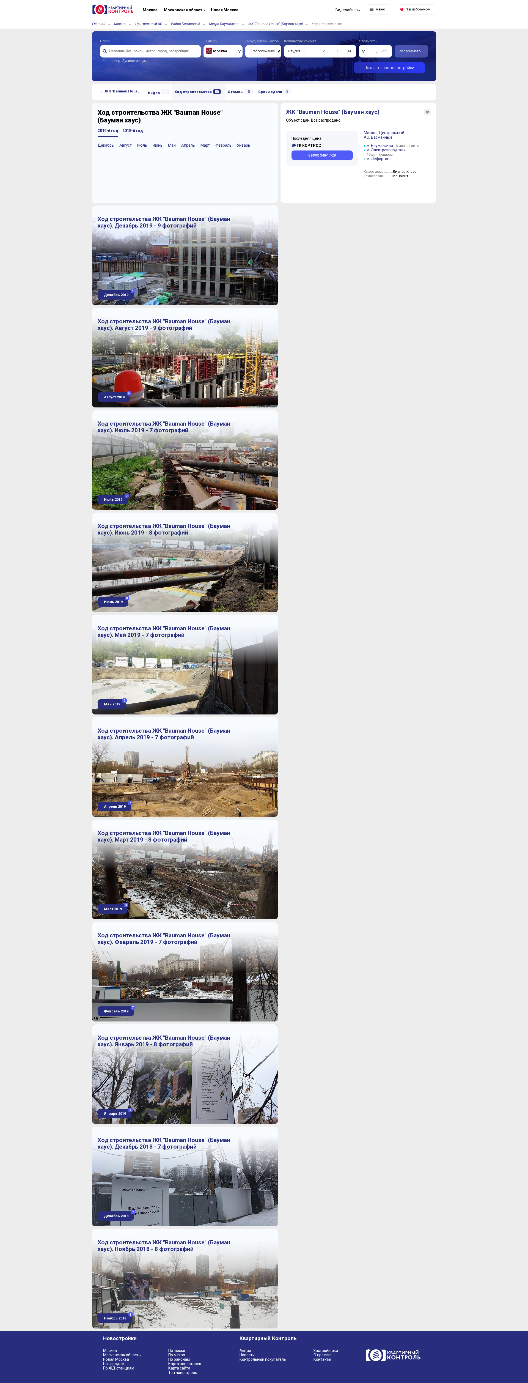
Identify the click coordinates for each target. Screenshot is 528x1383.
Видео (154, 93)
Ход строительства (197, 91)
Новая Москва (116, 1359)
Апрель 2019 (117, 805)
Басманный (381, 137)
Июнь (158, 145)
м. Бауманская (380, 145)
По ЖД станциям (118, 1368)
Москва (120, 24)
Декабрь (106, 145)
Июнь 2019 (115, 600)
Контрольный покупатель (263, 1359)
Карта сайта (179, 1368)
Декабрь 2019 (118, 293)
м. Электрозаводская (386, 150)
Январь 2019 (117, 1112)
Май (172, 145)
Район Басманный (185, 24)
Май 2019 (114, 702)
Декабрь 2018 (118, 1214)
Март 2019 (115, 907)
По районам (179, 1359)
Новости (247, 1355)
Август (125, 145)
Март (205, 145)
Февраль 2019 (118, 1009)
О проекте (323, 1355)
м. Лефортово (379, 159)
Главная (98, 24)
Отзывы (239, 91)
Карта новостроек (184, 1364)
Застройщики (326, 1350)
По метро (176, 1355)
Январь (243, 145)
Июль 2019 (115, 498)
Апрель (188, 145)
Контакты (322, 1359)
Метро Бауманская (224, 24)
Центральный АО (148, 24)
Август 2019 (116, 395)
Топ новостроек (182, 1372)
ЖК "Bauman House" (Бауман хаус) (275, 24)
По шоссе (176, 1350)
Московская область (122, 1355)
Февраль (223, 145)
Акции (245, 1350)
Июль (142, 145)
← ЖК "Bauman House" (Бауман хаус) (122, 91)
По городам (113, 1364)
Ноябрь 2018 (117, 1316)
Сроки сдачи (273, 91)
